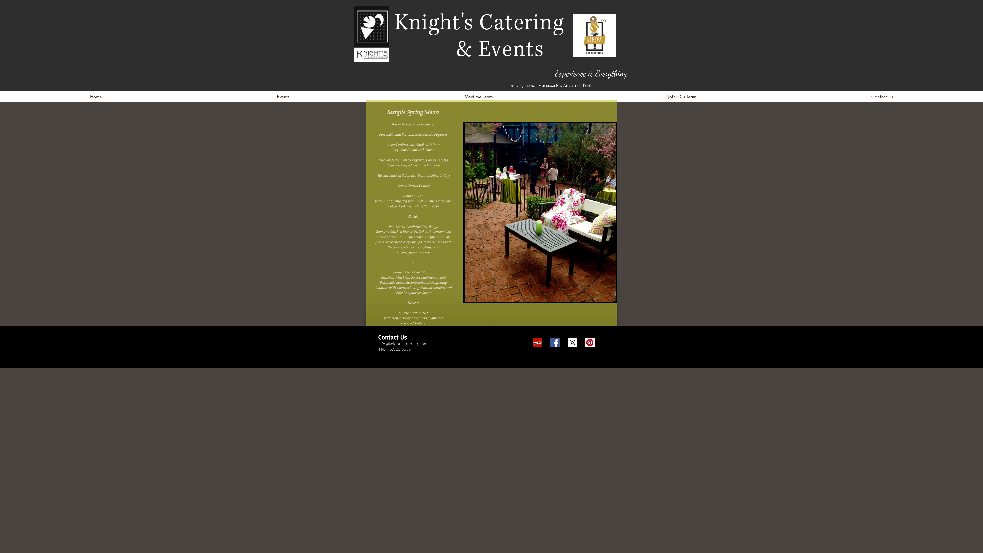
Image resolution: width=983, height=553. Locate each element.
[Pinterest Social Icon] (590, 342)
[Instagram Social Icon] (572, 342)
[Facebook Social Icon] (555, 342)
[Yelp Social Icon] (537, 342)
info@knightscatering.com (403, 343)
